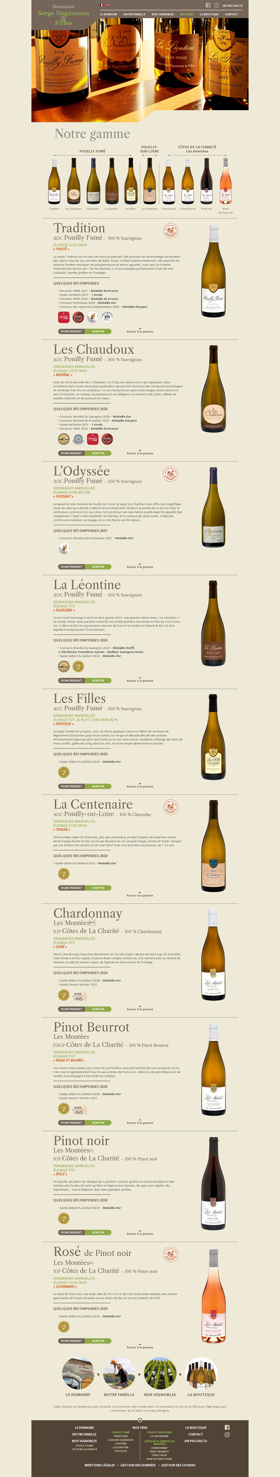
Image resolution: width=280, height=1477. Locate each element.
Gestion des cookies (178, 1465)
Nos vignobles (163, 14)
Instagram (216, 6)
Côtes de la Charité (84, 1449)
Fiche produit (71, 331)
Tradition (54, 208)
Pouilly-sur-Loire (159, 1432)
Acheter (98, 331)
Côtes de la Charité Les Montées (159, 1443)
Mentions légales (100, 1465)
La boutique (209, 14)
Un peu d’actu (232, 5)
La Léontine (111, 208)
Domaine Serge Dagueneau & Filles (61, 7)
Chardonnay (169, 208)
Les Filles (130, 208)
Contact (231, 14)
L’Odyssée (92, 208)
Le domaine (108, 14)
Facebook (208, 6)
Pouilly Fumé (84, 1445)
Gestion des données (138, 1465)
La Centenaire (150, 208)
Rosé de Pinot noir (159, 1459)
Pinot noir (206, 208)
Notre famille (134, 14)
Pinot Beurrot (187, 208)
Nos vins (186, 14)
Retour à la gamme (140, 331)
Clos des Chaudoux (120, 1440)
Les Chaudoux (73, 208)
